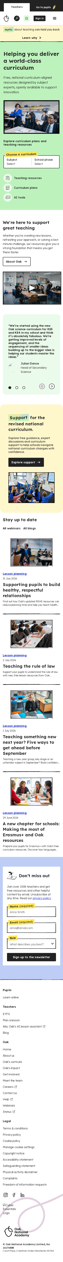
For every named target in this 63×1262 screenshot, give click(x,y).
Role (13, 938)
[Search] (17, 18)
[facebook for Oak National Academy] (14, 1195)
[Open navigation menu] (54, 18)
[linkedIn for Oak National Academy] (22, 1195)
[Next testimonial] (52, 386)
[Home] (6, 18)
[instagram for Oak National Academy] (5, 1195)
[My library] (26, 18)
